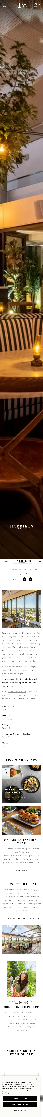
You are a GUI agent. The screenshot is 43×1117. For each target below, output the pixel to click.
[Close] (36, 1079)
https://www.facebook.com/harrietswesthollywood (30, 579)
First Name (9, 1071)
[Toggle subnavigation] (39, 561)
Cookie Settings (20, 1110)
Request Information (14, 918)
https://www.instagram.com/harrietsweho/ (24, 579)
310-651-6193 (21, 574)
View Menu (21, 870)
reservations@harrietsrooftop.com (21, 569)
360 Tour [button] (34, 918)
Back (6, 561)
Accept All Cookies (20, 1098)
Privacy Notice (19, 1093)
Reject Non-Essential (20, 1104)
